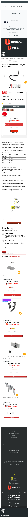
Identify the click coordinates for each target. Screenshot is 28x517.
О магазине (4, 6)
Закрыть (5, 110)
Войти (2, 515)
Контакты (19, 6)
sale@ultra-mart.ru (14, 20)
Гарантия (12, 6)
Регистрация (6, 515)
